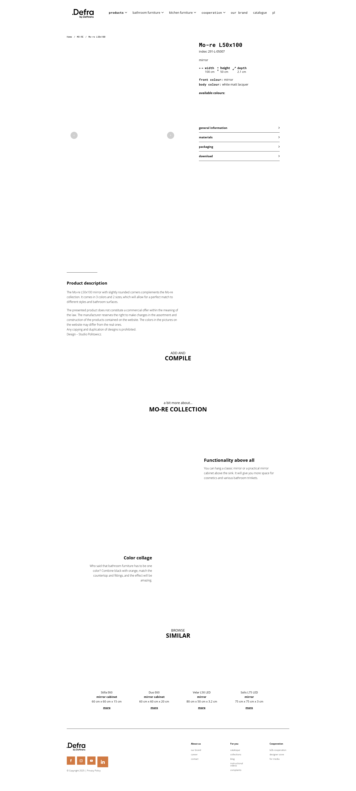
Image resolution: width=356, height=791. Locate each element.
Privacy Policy (94, 770)
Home (69, 36)
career (194, 754)
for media (274, 759)
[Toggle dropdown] (126, 12)
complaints (235, 770)
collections (235, 754)
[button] (239, 127)
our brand (239, 12)
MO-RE (80, 36)
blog (232, 759)
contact (194, 759)
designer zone (277, 754)
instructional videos (236, 764)
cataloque (235, 750)
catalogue (260, 13)
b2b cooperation (278, 750)
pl (273, 13)
